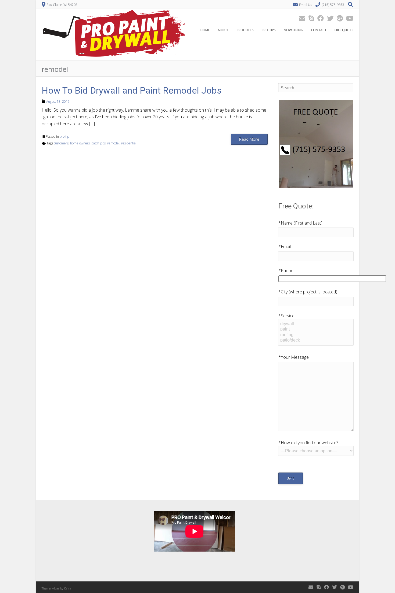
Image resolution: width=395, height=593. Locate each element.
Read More (249, 139)
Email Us (305, 4)
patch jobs (98, 143)
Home (205, 30)
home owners (80, 143)
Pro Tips (269, 30)
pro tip (64, 136)
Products (245, 30)
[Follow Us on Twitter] (328, 18)
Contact (318, 30)
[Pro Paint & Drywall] (114, 56)
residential (129, 143)
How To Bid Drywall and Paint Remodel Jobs (132, 90)
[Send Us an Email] (300, 18)
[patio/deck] (316, 340)
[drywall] (316, 324)
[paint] (316, 329)
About (223, 30)
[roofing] (316, 335)
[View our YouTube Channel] (348, 18)
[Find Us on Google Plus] (338, 18)
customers (61, 143)
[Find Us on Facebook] (319, 18)
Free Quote (344, 30)
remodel (113, 143)
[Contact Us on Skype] (309, 18)
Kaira (67, 588)
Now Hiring (293, 30)
